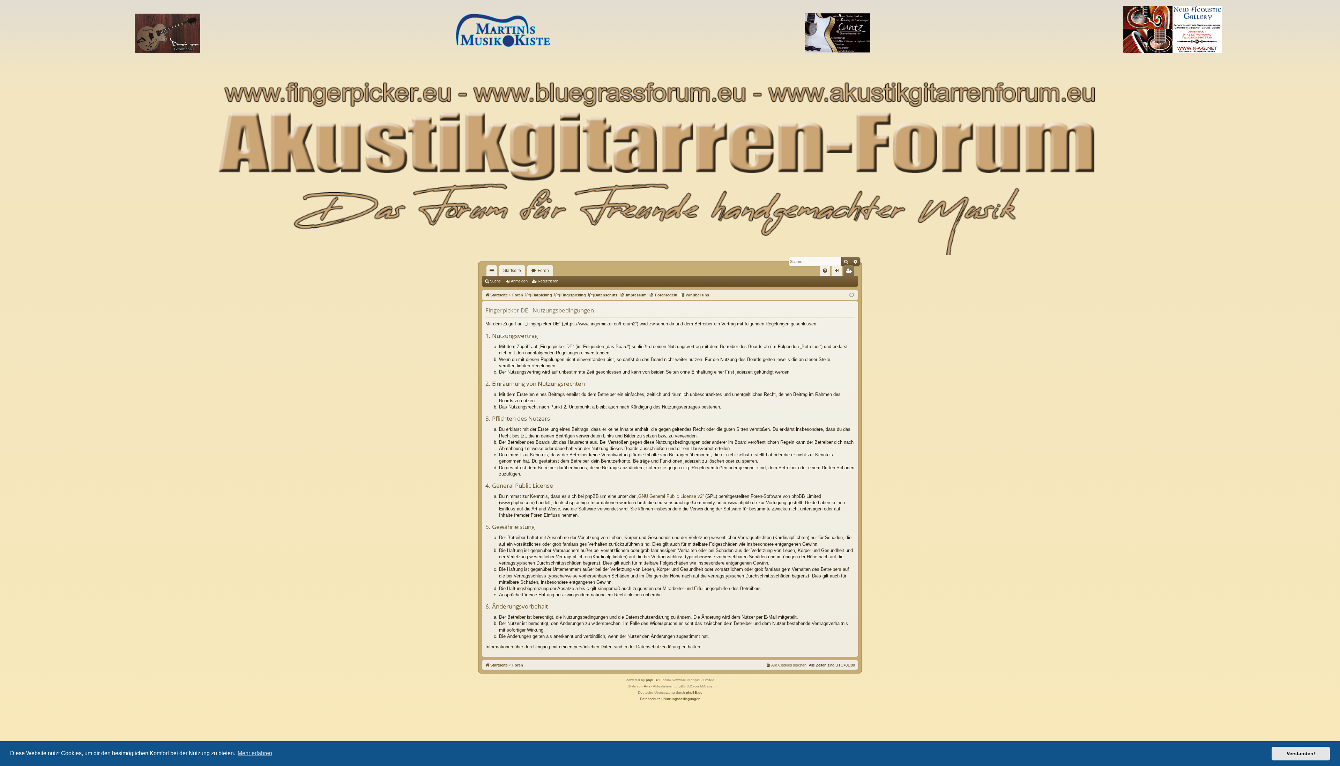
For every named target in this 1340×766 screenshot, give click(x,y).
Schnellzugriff (493, 272)
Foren (543, 270)
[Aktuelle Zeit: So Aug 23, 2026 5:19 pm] (851, 295)
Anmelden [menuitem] (838, 272)
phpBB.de (694, 692)
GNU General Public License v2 (670, 496)
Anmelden (519, 281)
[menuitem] (825, 270)
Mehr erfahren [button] (255, 753)
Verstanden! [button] (1301, 753)
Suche (495, 281)
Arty (647, 686)
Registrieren (548, 281)
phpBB (651, 680)
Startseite (512, 270)
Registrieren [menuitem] (850, 272)
